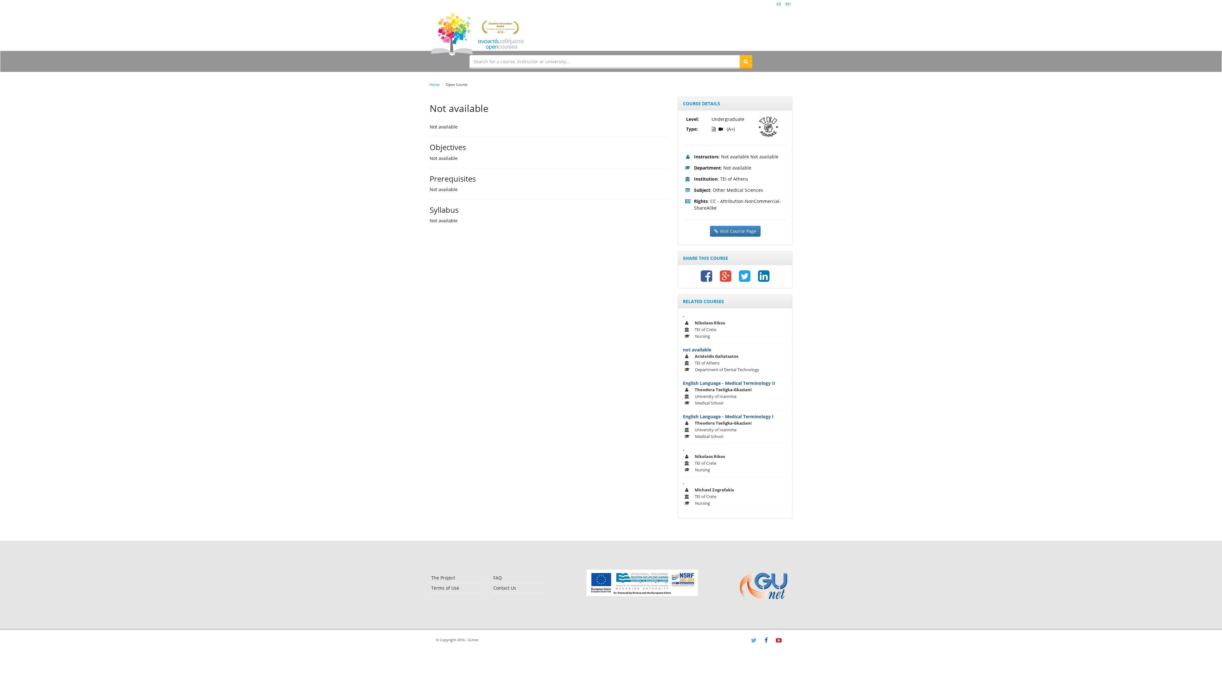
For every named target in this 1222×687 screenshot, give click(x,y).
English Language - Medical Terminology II (729, 383)
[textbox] (604, 61)
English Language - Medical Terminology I (728, 416)
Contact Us (504, 588)
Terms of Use (445, 588)
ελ (778, 4)
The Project (443, 578)
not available (697, 350)
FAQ (497, 578)
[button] (746, 61)
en (788, 4)
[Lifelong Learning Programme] (642, 583)
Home (434, 84)
